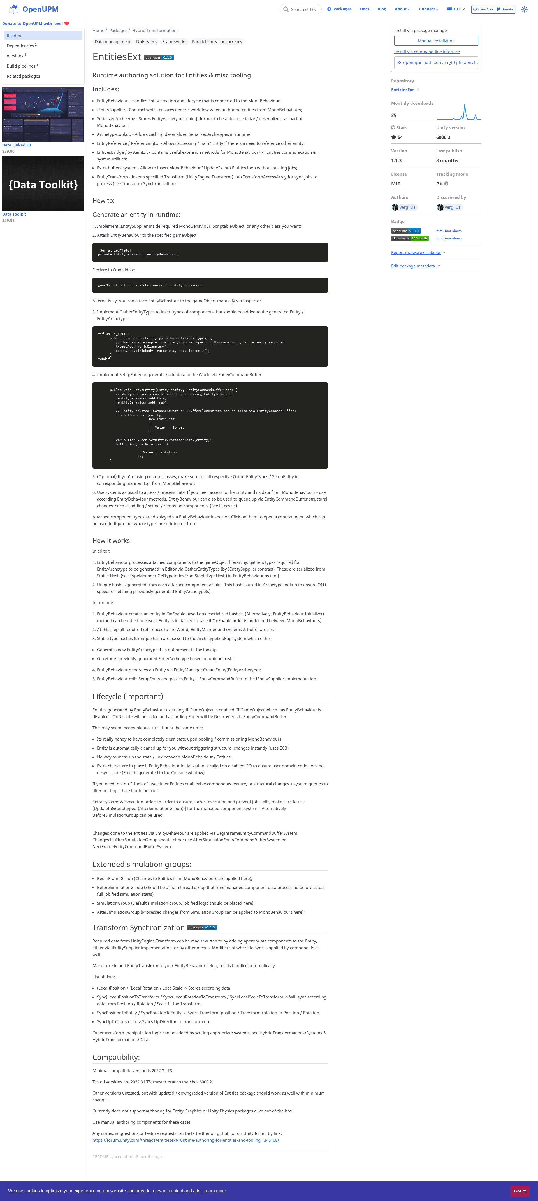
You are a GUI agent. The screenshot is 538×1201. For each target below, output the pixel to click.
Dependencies (22, 45)
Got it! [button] (520, 1191)
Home (98, 30)
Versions (16, 55)
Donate (506, 9)
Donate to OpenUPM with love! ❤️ (35, 23)
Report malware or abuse (416, 252)
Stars (485, 9)
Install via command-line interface (427, 51)
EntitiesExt (403, 89)
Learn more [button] (214, 1190)
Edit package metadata (413, 266)
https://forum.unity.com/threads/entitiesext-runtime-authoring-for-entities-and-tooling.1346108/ (185, 1140)
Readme (14, 35)
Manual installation (436, 40)
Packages (342, 8)
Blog (382, 8)
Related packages (23, 76)
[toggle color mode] (524, 9)
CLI (457, 8)
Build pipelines (23, 65)
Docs (364, 8)
